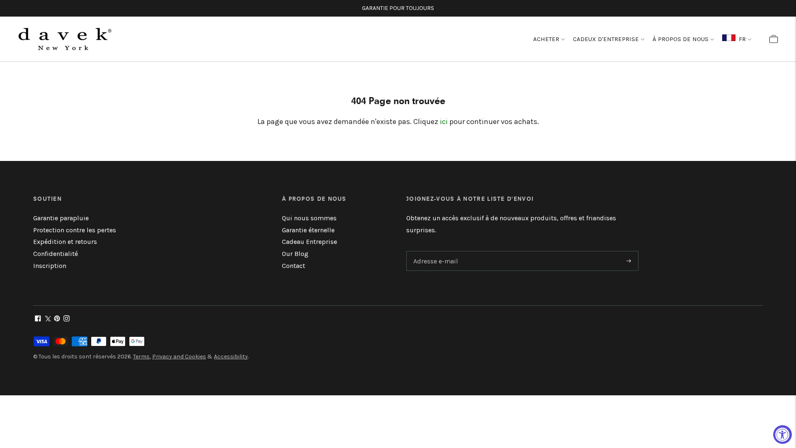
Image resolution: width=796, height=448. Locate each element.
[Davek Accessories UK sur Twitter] (47, 319)
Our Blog (295, 254)
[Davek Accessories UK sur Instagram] (66, 319)
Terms (141, 356)
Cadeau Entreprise (309, 242)
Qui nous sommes (309, 218)
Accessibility (231, 356)
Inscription (49, 266)
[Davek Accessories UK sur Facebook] (38, 319)
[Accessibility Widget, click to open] (782, 434)
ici (444, 121)
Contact (293, 266)
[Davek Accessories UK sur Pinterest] (57, 319)
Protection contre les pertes (74, 230)
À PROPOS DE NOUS (681, 39)
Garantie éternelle (308, 230)
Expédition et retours (65, 242)
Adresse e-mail (434, 251)
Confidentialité (55, 254)
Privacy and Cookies (179, 356)
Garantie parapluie (61, 218)
